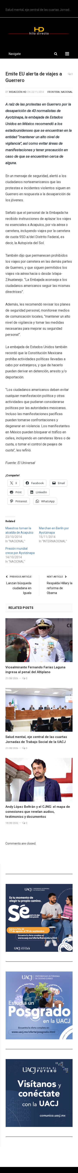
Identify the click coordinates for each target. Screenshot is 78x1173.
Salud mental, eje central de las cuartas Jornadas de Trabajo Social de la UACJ (40, 9)
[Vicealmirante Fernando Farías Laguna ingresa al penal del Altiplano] (39, 640)
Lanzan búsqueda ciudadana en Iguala (18, 588)
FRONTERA (53, 92)
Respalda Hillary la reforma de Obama (59, 588)
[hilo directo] (39, 30)
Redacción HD (17, 92)
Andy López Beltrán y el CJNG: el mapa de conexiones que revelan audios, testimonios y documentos (37, 812)
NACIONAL (67, 92)
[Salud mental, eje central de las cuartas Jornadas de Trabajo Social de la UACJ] (39, 710)
